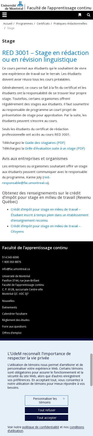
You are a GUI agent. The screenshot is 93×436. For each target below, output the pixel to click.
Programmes (24, 23)
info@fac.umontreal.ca (16, 269)
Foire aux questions (14, 326)
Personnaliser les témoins (49, 401)
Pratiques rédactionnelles (70, 23)
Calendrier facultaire (14, 314)
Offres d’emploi (11, 333)
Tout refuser (46, 410)
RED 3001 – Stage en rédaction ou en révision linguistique (45, 55)
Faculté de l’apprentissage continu (59, 8)
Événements (9, 307)
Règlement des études (15, 320)
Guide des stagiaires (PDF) (45, 142)
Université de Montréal (12, 5)
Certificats (43, 23)
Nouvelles (8, 301)
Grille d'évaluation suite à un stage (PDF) (55, 148)
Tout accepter (46, 418)
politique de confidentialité (40, 427)
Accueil (7, 23)
